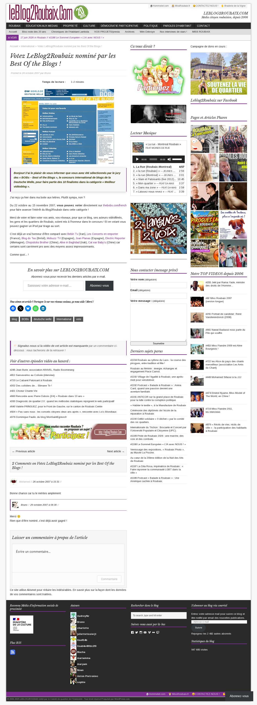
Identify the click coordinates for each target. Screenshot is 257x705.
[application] (158, 159)
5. (153, 183)
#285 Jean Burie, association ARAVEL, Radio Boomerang (42, 369)
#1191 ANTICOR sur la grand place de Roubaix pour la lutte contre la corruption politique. (156, 398)
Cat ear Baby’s (97, 242)
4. (155, 179)
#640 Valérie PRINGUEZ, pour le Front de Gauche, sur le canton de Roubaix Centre (56, 406)
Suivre (198, 627)
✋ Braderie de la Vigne (233, 6)
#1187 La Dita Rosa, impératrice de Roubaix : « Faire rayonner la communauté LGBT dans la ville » (156, 469)
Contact (203, 25)
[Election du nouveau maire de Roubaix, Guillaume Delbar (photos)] (233, 139)
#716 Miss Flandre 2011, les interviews (219, 410)
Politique (151, 25)
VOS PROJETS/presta (107, 31)
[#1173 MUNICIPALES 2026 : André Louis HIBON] (233, 167)
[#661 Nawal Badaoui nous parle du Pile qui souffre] (197, 336)
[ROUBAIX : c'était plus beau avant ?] (204, 139)
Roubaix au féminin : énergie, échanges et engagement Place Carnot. (153, 370)
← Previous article (23, 451)
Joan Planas (83, 238)
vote (78, 319)
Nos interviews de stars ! (173, 31)
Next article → (116, 451)
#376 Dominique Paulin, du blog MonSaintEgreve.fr (38, 417)
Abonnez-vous (99, 285)
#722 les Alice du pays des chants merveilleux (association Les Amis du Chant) (225, 364)
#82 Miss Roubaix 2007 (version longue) (219, 300)
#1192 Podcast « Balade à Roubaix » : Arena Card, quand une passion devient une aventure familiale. (155, 388)
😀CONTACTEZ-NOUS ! (205, 6)
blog (14, 319)
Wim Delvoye (147, 31)
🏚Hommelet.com (159, 6)
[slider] (177, 159)
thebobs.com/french (115, 205)
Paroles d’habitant (177, 25)
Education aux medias (42, 25)
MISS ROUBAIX (201, 31)
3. (155, 175)
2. (155, 170)
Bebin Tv (72, 233)
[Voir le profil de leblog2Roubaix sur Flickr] (153, 632)
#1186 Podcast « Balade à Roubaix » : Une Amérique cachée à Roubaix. (154, 480)
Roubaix (15, 25)
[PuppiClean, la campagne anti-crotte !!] (233, 225)
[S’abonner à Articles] (12, 652)
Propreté (70, 25)
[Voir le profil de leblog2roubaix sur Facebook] (132, 632)
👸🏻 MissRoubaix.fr (181, 6)
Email (140, 290)
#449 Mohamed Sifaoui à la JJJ (223, 377)
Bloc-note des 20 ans (34, 31)
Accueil (13, 31)
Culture (89, 25)
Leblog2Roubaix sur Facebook (214, 100)
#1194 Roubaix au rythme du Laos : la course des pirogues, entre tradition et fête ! (158, 362)
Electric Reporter (115, 238)
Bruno (47, 73)
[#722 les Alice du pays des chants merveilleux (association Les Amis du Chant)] (197, 367)
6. (154, 187)
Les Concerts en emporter (102, 233)
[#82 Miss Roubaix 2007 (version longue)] (197, 304)
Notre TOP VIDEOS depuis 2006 (217, 274)
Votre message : (147, 300)
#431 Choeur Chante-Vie (23, 390)
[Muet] (169, 159)
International (63, 319)
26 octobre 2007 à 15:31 (46, 481)
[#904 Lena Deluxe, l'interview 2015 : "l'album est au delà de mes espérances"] (204, 167)
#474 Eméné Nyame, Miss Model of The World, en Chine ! (225, 395)
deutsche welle (43, 319)
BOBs (25, 319)
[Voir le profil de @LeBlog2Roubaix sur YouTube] (145, 632)
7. (155, 191)
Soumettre (158, 343)
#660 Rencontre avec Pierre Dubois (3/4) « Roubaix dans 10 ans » (47, 396)
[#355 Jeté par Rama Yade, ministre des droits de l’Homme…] (197, 288)
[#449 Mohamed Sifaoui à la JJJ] (197, 383)
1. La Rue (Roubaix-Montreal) (152, 166)
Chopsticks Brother (37, 242)
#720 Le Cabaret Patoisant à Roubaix (31, 380)
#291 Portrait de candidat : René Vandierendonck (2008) (223, 316)
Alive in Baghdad (70, 242)
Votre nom (143, 279)
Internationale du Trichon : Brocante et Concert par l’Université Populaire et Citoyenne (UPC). (158, 429)
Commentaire (109, 579)
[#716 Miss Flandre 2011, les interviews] (197, 415)
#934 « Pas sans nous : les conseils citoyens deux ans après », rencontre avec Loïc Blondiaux (63, 411)
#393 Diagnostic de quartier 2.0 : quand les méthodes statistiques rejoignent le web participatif (62, 401)
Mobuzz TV (54, 238)
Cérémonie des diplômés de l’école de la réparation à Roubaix (153, 412)
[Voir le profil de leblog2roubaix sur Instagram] (140, 632)
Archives (130, 31)
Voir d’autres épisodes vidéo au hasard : (40, 361)
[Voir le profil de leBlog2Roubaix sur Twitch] (157, 632)
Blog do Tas (29, 238)
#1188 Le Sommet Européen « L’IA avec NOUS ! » (158, 444)
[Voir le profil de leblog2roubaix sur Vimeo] (149, 632)
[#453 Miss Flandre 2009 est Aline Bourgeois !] (197, 352)
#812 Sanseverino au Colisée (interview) (32, 375)
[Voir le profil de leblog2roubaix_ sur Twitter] (136, 632)
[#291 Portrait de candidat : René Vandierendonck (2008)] (197, 320)
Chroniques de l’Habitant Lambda (70, 31)
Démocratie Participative (119, 25)
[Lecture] (137, 159)
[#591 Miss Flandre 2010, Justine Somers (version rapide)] (233, 253)
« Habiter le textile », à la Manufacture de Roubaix (158, 405)
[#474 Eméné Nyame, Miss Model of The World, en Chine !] (197, 399)
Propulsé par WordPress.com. (115, 699)
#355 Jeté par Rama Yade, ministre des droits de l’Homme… (225, 284)
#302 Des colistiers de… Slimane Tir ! (31, 385)
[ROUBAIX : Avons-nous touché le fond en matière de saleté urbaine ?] (204, 253)
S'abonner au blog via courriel (209, 605)
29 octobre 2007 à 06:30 (43, 504)
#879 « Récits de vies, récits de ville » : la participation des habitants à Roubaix (226, 427)
